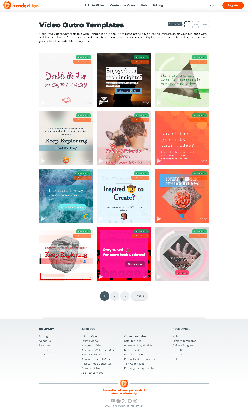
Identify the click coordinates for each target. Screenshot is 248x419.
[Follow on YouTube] (113, 401)
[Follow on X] (124, 401)
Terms (130, 405)
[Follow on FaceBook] (118, 401)
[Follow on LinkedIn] (130, 401)
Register (233, 5)
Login (212, 5)
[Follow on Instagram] (135, 401)
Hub (144, 5)
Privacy (140, 405)
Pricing (158, 5)
